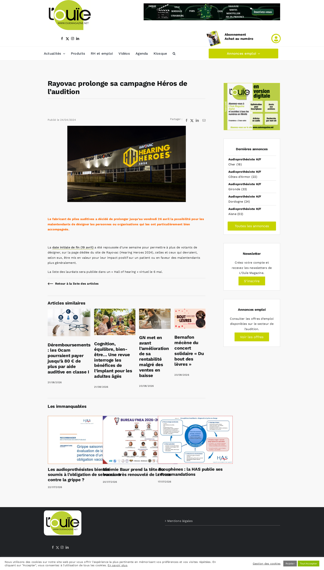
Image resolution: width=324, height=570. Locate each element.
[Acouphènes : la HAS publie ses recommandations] (195, 440)
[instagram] (72, 38)
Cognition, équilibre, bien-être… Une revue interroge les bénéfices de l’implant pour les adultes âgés (113, 360)
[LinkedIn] (67, 547)
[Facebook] (52, 547)
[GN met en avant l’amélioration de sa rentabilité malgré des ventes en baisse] (155, 311)
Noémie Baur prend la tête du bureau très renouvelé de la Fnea (136, 472)
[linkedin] (77, 38)
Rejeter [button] (290, 563)
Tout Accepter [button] (308, 563)
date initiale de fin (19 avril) (73, 247)
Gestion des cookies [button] (267, 563)
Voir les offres (252, 337)
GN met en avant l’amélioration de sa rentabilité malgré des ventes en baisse (154, 356)
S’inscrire (252, 281)
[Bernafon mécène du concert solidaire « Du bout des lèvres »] (190, 311)
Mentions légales (180, 521)
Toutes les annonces (252, 226)
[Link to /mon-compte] (276, 38)
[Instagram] (62, 547)
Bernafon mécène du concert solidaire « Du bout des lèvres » (189, 351)
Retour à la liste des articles (77, 283)
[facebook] (62, 38)
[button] (174, 53)
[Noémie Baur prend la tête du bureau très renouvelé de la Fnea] (140, 440)
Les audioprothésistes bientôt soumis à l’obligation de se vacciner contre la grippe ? (84, 474)
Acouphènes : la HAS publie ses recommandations (190, 472)
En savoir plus (117, 565)
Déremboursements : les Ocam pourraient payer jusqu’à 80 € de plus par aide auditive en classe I (69, 358)
